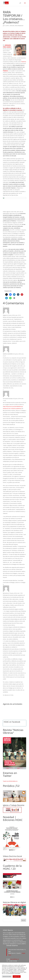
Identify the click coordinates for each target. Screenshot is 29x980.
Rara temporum (19, 25)
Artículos (12, 25)
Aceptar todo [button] (17, 976)
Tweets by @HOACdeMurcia (10, 781)
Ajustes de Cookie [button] (7, 976)
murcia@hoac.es (14, 959)
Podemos (23, 61)
